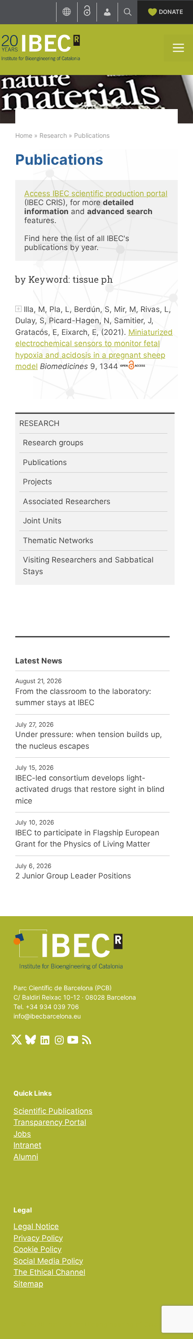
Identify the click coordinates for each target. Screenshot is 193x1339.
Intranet (27, 1145)
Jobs (22, 1133)
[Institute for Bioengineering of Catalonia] (40, 47)
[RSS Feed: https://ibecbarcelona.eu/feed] (86, 1039)
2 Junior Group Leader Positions (73, 875)
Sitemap (28, 1283)
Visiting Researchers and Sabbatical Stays (88, 565)
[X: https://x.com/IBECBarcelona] (16, 1039)
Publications (45, 462)
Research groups (53, 442)
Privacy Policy (38, 1238)
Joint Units (42, 520)
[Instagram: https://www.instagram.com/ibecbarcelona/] (58, 1039)
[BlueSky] (30, 1039)
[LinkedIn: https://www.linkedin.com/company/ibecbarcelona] (44, 1039)
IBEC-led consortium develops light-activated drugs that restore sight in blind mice (90, 789)
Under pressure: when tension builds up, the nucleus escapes (88, 740)
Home (23, 135)
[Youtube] (72, 1039)
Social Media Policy (48, 1260)
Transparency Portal (49, 1122)
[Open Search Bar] (128, 12)
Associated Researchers (66, 501)
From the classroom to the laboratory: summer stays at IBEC (83, 697)
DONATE (171, 11)
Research (53, 135)
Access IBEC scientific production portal (95, 193)
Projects (37, 481)
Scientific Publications (52, 1110)
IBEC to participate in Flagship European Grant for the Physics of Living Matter (87, 838)
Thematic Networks (58, 540)
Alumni (25, 1156)
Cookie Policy (37, 1249)
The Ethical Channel (49, 1272)
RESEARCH (39, 423)
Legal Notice (36, 1226)
